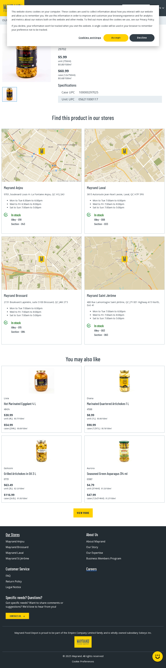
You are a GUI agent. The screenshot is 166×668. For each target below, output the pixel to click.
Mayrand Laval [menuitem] (15, 553)
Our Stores (13, 535)
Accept (116, 37)
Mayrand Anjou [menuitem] (15, 541)
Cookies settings (90, 37)
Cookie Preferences (83, 661)
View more (83, 512)
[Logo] (83, 642)
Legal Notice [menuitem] (13, 587)
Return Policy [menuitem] (14, 581)
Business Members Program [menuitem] (103, 558)
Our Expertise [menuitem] (94, 553)
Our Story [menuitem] (92, 547)
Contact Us (15, 615)
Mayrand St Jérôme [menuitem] (17, 558)
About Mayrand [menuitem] (95, 541)
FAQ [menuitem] (8, 576)
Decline (142, 37)
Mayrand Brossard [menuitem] (17, 547)
